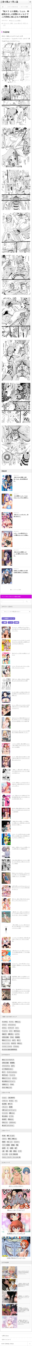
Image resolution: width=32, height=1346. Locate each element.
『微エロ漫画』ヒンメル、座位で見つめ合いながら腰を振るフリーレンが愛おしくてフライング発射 (21, 926)
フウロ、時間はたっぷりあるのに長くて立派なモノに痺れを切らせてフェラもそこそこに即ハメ (21, 784)
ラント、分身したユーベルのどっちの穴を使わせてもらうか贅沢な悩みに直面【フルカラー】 (21, 706)
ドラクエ (4, 1024)
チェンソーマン (6, 1043)
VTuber (12, 1037)
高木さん (19, 1043)
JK (7, 1148)
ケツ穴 (19, 1151)
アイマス (11, 1021)
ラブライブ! (11, 1028)
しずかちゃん (12, 1122)
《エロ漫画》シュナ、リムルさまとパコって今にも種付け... (21, 496)
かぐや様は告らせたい (7, 1069)
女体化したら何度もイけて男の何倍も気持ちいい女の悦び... (21, 571)
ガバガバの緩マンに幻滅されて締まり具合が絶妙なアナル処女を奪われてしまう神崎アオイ (21, 694)
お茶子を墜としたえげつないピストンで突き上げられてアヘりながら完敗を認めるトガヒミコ (21, 887)
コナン (16, 1028)
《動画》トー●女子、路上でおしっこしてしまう (24, 1297)
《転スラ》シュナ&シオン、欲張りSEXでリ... (21, 515)
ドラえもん (16, 1046)
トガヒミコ (4, 1100)
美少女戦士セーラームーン (8, 1081)
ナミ (16, 1100)
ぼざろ (13, 1040)
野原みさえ (10, 1119)
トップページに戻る (16, 589)
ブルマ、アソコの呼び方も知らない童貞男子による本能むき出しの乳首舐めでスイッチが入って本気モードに (21, 836)
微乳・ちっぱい (10, 1135)
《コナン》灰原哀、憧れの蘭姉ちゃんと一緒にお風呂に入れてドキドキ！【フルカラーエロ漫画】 (21, 745)
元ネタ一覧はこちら (7, 1087)
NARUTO (13, 1043)
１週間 (4, 622)
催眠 (11, 1151)
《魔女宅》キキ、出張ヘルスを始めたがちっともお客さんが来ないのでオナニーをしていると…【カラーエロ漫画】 (21, 913)
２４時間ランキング (8, 618)
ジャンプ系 (4, 1154)
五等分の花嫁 (5, 1037)
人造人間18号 (11, 1097)
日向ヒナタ (4, 1122)
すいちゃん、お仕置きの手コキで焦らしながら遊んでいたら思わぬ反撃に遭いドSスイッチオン (21, 629)
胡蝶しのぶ (11, 1113)
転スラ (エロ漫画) (16, 20)
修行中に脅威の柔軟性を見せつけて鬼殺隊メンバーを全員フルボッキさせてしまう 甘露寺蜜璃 (21, 810)
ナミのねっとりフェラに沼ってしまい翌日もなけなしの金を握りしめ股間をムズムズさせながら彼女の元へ (21, 642)
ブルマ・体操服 (6, 1145)
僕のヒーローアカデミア (8, 1059)
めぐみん (11, 1100)
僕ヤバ (18, 1040)
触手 (16, 1148)
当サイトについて (6, 1339)
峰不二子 (10, 1104)
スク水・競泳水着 (13, 1154)
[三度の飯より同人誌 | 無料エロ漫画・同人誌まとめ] (10, 3)
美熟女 (15, 1151)
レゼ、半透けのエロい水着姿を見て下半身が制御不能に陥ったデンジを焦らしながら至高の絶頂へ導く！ (21, 797)
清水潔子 (4, 1119)
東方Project (17, 1031)
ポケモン (4, 1028)
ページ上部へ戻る (29, 1344)
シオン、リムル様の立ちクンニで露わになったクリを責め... (21, 534)
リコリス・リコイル (7, 1046)
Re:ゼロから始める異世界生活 (9, 1049)
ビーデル (11, 1116)
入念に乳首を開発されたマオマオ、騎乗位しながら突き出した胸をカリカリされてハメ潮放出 (21, 862)
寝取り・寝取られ (12, 1138)
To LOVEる (4, 1021)
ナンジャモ (4, 1113)
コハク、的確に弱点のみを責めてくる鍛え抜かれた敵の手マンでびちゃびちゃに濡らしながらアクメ (21, 758)
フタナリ (4, 1138)
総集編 (12, 1145)
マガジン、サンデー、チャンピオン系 (11, 1157)
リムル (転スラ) (18, 23)
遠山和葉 (4, 1104)
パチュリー (4, 1107)
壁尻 (7, 1151)
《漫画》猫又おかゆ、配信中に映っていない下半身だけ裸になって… (23, 1322)
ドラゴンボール (11, 1024)
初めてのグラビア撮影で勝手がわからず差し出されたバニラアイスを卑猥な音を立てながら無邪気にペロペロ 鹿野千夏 (21, 719)
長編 (17, 1145)
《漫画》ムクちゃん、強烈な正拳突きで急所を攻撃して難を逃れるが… (23, 1309)
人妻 (3, 1151)
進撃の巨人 (10, 1034)
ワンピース (4, 1031)
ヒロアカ (17, 1034)
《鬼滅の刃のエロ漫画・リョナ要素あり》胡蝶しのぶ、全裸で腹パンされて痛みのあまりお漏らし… (21, 823)
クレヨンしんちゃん (12, 1072)
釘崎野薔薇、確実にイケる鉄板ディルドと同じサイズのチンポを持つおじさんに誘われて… (21, 978)
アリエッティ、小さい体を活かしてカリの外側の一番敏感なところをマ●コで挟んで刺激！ (21, 965)
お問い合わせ (5, 1335)
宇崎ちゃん (17, 1021)
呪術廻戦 (17, 1037)
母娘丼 (3, 1141)
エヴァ (10, 1031)
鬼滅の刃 (4, 1034)
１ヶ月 (11, 622)
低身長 (3, 1148)
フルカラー (16, 1141)
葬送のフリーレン (6, 1040)
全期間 (16, 622)
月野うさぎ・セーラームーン (9, 1110)
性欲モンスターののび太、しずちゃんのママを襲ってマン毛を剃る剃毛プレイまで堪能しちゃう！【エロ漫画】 (21, 875)
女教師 (11, 1148)
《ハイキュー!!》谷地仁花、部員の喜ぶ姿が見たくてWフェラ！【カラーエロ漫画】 (21, 939)
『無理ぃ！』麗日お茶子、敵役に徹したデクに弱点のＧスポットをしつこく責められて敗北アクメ (21, 771)
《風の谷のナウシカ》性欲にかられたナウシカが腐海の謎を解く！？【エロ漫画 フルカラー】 (21, 952)
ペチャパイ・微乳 (8, 23)
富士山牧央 (4, 1116)
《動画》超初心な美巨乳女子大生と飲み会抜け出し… (23, 1285)
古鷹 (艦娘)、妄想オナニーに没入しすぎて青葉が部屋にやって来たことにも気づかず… (21, 1004)
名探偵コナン (5, 1084)
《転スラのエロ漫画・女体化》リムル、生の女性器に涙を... (21, 479)
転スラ (3, 1072)
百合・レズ (9, 1141)
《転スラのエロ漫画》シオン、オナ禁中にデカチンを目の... (21, 553)
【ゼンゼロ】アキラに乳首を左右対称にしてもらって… (23, 1272)
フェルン (4, 1097)
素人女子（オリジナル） (8, 1125)
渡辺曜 (10, 1107)
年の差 (3, 1135)
